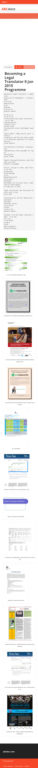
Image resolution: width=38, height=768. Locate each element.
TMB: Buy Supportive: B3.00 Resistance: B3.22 (16, 489)
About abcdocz (8, 766)
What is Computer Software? (16, 516)
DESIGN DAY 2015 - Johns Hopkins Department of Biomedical (19, 733)
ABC (8, 9)
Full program (16, 448)
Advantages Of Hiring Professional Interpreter (18, 315)
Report (19, 67)
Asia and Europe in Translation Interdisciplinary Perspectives (20, 360)
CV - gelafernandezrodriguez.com (16, 275)
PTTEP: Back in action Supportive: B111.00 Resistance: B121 (20, 688)
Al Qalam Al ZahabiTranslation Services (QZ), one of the (20, 558)
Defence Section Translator (16, 600)
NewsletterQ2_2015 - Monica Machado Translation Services (19, 645)
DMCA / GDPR (18, 766)
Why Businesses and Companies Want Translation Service (19, 403)
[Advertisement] (19, 42)
